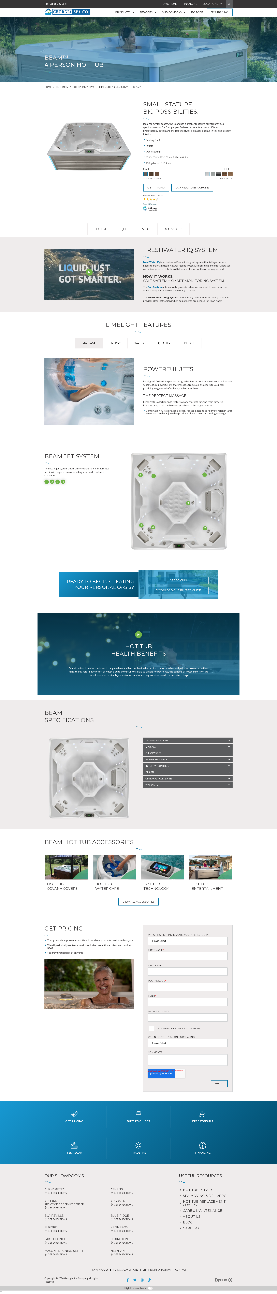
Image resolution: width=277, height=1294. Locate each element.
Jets (125, 229)
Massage (150, 746)
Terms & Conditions (125, 1269)
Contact (180, 1269)
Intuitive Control (157, 765)
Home (47, 86)
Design (149, 772)
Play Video (89, 272)
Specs (146, 229)
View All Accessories (139, 901)
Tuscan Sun (224, 174)
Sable (157, 174)
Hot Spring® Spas (83, 86)
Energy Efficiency (156, 759)
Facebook (127, 1280)
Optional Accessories (159, 778)
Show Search (229, 4)
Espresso (151, 174)
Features (101, 229)
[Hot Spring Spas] (188, 209)
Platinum (218, 174)
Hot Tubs (62, 86)
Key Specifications (156, 740)
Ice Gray (213, 174)
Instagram (142, 1280)
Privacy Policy (99, 1269)
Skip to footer (10, 7)
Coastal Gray (145, 174)
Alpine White (207, 174)
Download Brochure (192, 187)
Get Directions (57, 1193)
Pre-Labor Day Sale (55, 3)
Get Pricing (219, 12)
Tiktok (149, 1280)
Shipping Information (157, 1269)
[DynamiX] (224, 1280)
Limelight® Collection (114, 86)
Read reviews (150, 204)
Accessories (173, 229)
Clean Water (153, 753)
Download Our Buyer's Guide (178, 590)
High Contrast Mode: (14, 11)
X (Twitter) (134, 1280)
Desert (230, 174)
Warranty (151, 785)
